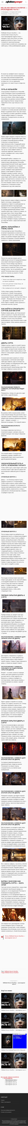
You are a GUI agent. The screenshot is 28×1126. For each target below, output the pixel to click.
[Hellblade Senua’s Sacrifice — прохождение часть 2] (14, 1001)
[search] (25, 2)
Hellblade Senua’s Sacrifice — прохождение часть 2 (13, 1010)
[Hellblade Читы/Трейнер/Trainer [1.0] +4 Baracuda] (14, 1040)
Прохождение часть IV (11, 1084)
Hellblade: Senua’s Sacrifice (10, 1077)
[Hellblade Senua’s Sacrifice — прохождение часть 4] (14, 1060)
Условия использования (6, 1112)
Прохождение (5, 12)
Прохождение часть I (11, 1080)
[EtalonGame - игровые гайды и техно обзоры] (14, 1)
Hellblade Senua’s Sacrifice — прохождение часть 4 (13, 1070)
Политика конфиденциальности (8, 1110)
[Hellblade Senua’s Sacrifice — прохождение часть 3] (14, 1021)
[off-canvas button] (2, 2)
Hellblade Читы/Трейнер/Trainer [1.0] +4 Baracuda (13, 1050)
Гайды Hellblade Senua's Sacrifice (9, 972)
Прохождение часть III (11, 1083)
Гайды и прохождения (6, 1102)
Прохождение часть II (10, 1081)
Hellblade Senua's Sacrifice (11, 971)
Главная (2, 1100)
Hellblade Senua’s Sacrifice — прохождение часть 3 (13, 1030)
